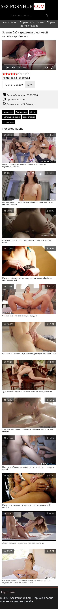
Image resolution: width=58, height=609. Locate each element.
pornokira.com (29, 25)
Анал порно (10, 22)
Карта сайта (8, 592)
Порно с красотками (32, 22)
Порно (51, 22)
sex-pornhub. (23, 6)
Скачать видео (18, 84)
